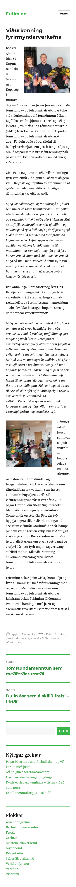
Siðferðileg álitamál (20, 858)
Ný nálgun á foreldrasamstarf (27, 772)
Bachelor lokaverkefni (22, 827)
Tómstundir (52, 638)
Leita (63, 731)
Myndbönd (14, 848)
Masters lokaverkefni (21, 843)
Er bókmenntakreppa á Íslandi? (29, 793)
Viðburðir (12, 874)
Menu (64, 13)
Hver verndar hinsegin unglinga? (30, 777)
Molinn (61, 634)
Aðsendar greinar (18, 822)
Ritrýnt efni (14, 853)
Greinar (11, 838)
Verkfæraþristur (17, 863)
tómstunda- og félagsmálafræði (25, 638)
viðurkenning (14, 641)
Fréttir (49, 634)
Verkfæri (12, 869)
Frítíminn (16, 13)
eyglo (15, 634)
